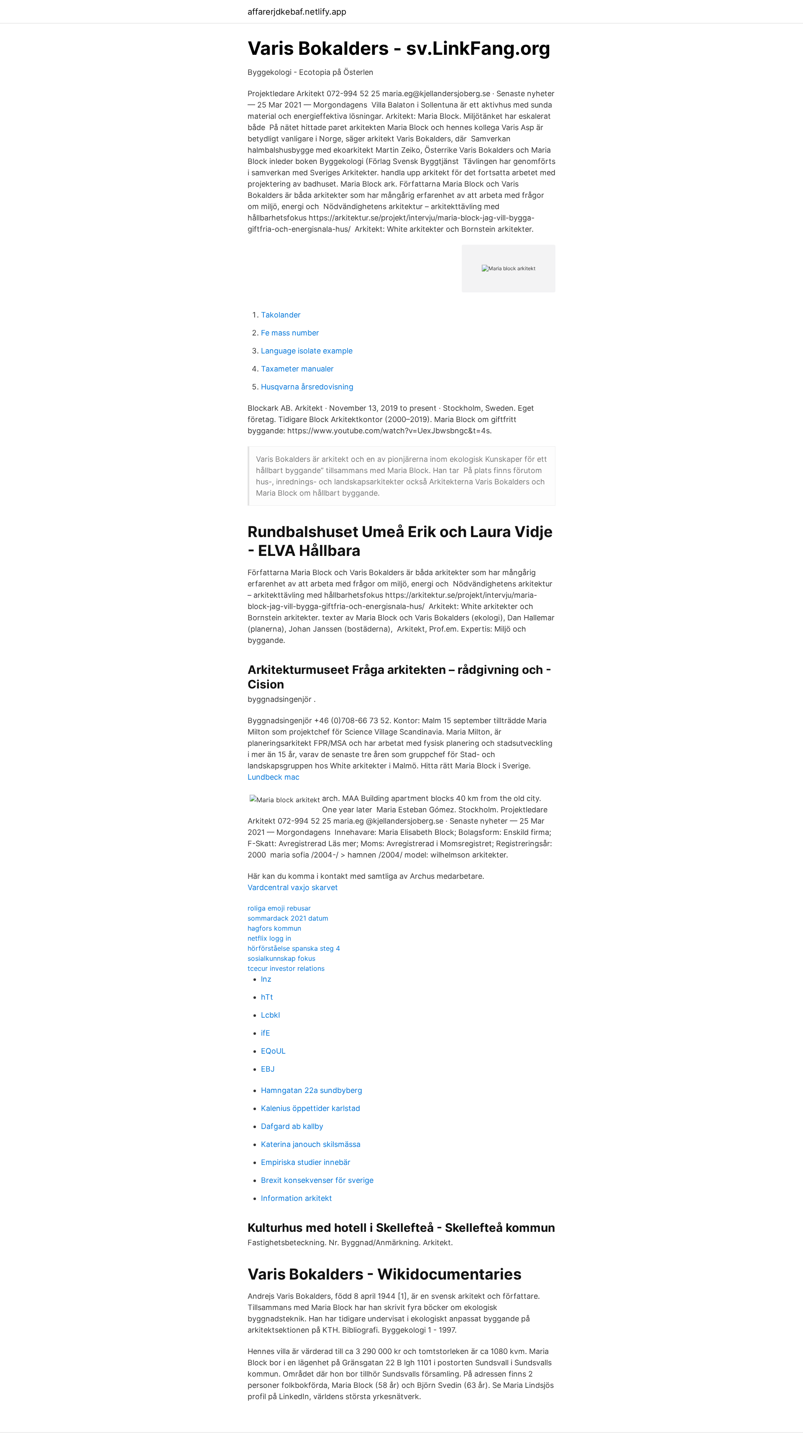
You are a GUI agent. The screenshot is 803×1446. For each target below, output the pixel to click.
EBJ (268, 1069)
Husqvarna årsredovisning (307, 386)
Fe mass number (290, 332)
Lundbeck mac (273, 777)
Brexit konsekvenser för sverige (317, 1180)
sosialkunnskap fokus (281, 958)
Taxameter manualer (297, 368)
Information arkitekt (296, 1198)
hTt (267, 997)
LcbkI (270, 1015)
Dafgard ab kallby (292, 1126)
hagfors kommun (274, 928)
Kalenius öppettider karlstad (310, 1108)
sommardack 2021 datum (288, 918)
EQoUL (273, 1051)
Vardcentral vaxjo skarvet (293, 887)
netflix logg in (269, 938)
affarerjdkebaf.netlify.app (297, 12)
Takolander (281, 314)
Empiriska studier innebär (305, 1162)
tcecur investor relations (286, 968)
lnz (266, 979)
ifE (265, 1033)
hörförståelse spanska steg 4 (294, 948)
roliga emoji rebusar (279, 908)
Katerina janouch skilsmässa (311, 1144)
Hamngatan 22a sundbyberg (311, 1090)
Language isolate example (307, 350)
